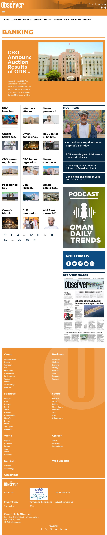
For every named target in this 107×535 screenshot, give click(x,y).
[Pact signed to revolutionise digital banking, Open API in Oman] (10, 198)
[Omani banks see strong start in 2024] (10, 147)
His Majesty (9, 373)
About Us (9, 492)
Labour (7, 382)
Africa (6, 452)
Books (7, 421)
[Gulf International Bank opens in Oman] (31, 223)
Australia (8, 454)
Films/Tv (7, 418)
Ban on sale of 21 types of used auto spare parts (83, 178)
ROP (6, 368)
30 (27, 240)
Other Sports (57, 418)
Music (6, 424)
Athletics (55, 410)
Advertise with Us (64, 502)
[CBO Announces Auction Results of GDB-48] (70, 61)
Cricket (55, 404)
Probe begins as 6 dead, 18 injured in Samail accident (81, 167)
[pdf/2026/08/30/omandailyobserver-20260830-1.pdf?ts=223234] (84, 311)
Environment (9, 376)
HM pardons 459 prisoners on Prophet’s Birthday (83, 144)
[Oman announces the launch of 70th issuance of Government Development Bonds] (51, 172)
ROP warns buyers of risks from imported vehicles (84, 155)
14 (5, 240)
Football (55, 398)
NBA (54, 415)
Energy (47, 20)
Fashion (7, 412)
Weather (7, 387)
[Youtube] (105, 4)
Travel (6, 410)
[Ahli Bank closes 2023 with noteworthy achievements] (51, 223)
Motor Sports (57, 407)
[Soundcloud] (99, 4)
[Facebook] (89, 4)
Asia (6, 449)
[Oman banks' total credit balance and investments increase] (51, 198)
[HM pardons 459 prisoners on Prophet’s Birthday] (84, 124)
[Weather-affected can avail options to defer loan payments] (31, 121)
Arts (6, 401)
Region (7, 440)
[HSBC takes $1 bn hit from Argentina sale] (51, 147)
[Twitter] (92, 4)
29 (19, 240)
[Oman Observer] (12, 4)
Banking (38, 20)
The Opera (8, 426)
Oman (54, 440)
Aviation (58, 20)
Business (55, 443)
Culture (7, 404)
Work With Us (63, 492)
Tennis (54, 401)
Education (8, 370)
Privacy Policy (11, 502)
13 (52, 234)
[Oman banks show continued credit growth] (31, 147)
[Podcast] (84, 217)
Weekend (8, 429)
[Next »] (34, 240)
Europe (7, 446)
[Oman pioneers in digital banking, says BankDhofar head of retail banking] (51, 121)
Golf (53, 412)
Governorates (10, 359)
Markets (27, 20)
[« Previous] (5, 234)
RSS (32, 506)
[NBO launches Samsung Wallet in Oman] (10, 121)
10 (31, 234)
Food (6, 407)
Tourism (87, 20)
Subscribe (9, 506)
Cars (66, 20)
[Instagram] (95, 4)
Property (76, 20)
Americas (8, 443)
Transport (8, 365)
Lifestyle (7, 398)
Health (7, 362)
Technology (9, 468)
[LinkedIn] (102, 4)
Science (7, 466)
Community (9, 384)
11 (38, 234)
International (57, 446)
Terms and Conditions (41, 502)
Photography (9, 415)
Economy (16, 20)
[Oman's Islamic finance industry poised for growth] (10, 223)
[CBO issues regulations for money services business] (10, 172)
